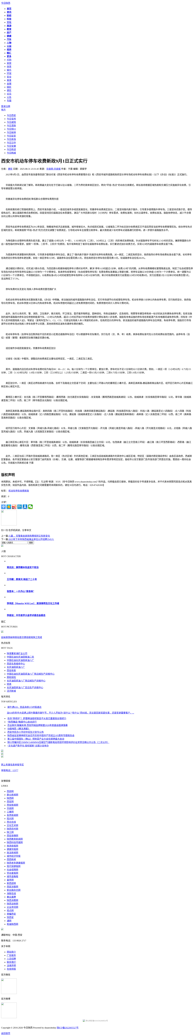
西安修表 (11, 670)
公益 (9, 46)
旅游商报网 (12, 846)
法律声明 (11, 965)
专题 (9, 100)
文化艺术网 (12, 825)
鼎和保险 (11, 677)
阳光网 (10, 818)
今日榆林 (11, 132)
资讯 (9, 12)
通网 (9, 921)
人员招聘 (11, 959)
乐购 (9, 60)
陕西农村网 (12, 829)
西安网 (10, 801)
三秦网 (10, 812)
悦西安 (10, 917)
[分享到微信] (30, 506)
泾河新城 (11, 691)
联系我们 (11, 962)
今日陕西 (5, 3)
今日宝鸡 (11, 119)
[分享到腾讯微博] (19, 506)
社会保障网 (12, 869)
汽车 (9, 39)
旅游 (9, 26)
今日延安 (11, 136)
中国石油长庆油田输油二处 (20, 657)
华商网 (10, 808)
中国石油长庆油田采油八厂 (20, 660)
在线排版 (11, 969)
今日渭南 (11, 125)
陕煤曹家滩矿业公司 (17, 653)
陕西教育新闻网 (15, 839)
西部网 (10, 791)
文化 (9, 22)
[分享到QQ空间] (9, 506)
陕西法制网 (12, 904)
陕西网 (10, 798)
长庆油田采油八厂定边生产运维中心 (25, 687)
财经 (9, 15)
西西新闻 (11, 859)
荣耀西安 (11, 914)
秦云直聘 (11, 897)
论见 (9, 94)
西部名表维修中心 (16, 663)
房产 (9, 32)
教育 (9, 29)
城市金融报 (12, 876)
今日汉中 (11, 142)
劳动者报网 (12, 873)
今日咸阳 (11, 122)
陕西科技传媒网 (15, 842)
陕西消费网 (12, 900)
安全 (9, 77)
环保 (9, 73)
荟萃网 (10, 880)
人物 (9, 43)
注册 (8, 106)
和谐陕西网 (12, 924)
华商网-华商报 (53, 169)
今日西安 (11, 115)
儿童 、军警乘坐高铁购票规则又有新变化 (29, 536)
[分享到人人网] (25, 506)
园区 (9, 87)
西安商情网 (12, 835)
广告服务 (11, 955)
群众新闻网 (12, 795)
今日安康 (11, 146)
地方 (3, 110)
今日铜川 (11, 129)
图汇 (9, 53)
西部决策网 (12, 886)
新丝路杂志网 (13, 890)
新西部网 (11, 883)
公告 (9, 97)
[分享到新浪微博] (14, 506)
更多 (9, 56)
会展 (9, 83)
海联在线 (11, 893)
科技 (9, 19)
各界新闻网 (12, 815)
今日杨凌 (11, 149)
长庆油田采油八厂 (16, 667)
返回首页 (5, 1033)
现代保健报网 (13, 866)
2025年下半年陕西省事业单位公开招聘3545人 (31, 539)
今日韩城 (11, 153)
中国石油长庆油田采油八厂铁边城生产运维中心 (31, 674)
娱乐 (9, 70)
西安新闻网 (12, 805)
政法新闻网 (12, 852)
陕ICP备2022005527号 (68, 1027)
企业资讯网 (12, 907)
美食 (9, 80)
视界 (9, 49)
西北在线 (11, 822)
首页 (9, 9)
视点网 (10, 910)
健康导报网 (12, 849)
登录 (3, 106)
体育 (9, 66)
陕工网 (10, 832)
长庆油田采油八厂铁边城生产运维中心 (26, 681)
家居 (9, 63)
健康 (9, 36)
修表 (9, 684)
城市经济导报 (13, 856)
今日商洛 (11, 139)
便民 (9, 90)
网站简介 (11, 952)
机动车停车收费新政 (19, 491)
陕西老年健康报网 (16, 863)
